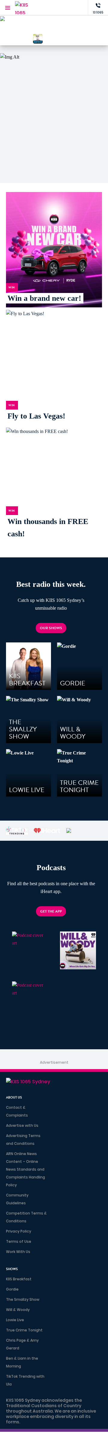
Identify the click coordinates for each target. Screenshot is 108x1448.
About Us (14, 1097)
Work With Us (18, 1251)
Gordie (12, 1289)
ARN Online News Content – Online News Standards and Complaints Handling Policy (25, 1169)
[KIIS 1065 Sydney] (27, 7)
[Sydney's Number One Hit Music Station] (70, 27)
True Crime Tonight (24, 1330)
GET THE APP (51, 911)
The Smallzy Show (22, 1299)
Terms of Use (18, 1241)
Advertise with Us (22, 1125)
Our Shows (51, 628)
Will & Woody (18, 1309)
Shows (12, 1269)
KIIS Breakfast (19, 1279)
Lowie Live (15, 1319)
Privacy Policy (18, 1231)
